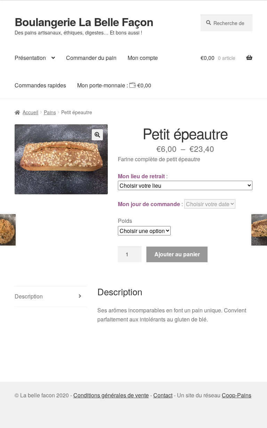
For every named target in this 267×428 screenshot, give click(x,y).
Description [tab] (29, 296)
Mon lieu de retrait (141, 176)
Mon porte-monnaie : (114, 85)
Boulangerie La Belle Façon (84, 22)
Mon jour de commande (149, 204)
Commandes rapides (40, 85)
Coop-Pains (236, 395)
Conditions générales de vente (111, 395)
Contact (162, 395)
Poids (125, 221)
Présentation (30, 58)
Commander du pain (91, 58)
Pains (50, 112)
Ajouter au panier (177, 254)
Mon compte (143, 58)
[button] (97, 134)
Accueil (30, 112)
